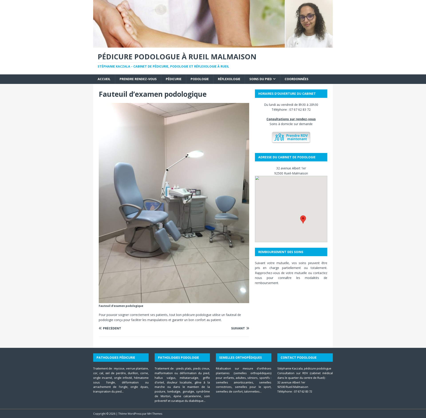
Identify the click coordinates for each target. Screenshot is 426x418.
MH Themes (154, 414)
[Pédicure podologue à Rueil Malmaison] (213, 45)
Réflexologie (229, 79)
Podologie (200, 79)
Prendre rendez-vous (138, 79)
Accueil (104, 79)
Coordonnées (296, 79)
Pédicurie (173, 79)
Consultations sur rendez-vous (291, 119)
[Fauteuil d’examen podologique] (174, 300)
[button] (303, 219)
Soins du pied (260, 79)
